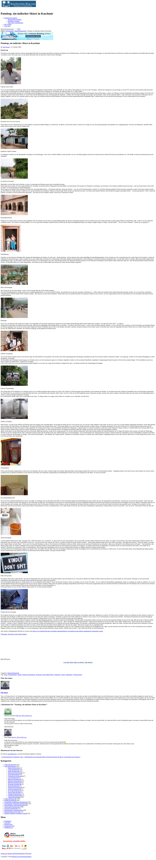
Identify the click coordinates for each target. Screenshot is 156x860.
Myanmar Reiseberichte (14, 784)
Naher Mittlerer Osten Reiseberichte (14, 805)
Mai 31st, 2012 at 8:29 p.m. (24, 715)
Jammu (20, 674)
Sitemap (9, 853)
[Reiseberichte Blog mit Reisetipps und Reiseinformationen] (18, 6)
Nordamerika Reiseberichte (12, 807)
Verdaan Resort (77, 674)
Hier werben (7, 24)
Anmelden (7, 822)
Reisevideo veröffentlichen (15, 23)
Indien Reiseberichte (20, 31)
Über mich (7, 26)
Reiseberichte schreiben (14, 19)
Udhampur (57, 674)
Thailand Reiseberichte (14, 794)
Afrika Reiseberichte (10, 764)
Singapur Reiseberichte (14, 789)
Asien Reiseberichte (10, 766)
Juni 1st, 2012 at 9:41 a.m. (19, 737)
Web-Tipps (28, 853)
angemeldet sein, (12, 754)
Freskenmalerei (12, 674)
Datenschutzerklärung (18, 853)
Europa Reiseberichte (10, 799)
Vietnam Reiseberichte (14, 797)
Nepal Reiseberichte (13, 786)
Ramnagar (39, 674)
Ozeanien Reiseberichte (11, 808)
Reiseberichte (10, 31)
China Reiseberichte (13, 769)
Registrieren (7, 821)
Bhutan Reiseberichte (14, 768)
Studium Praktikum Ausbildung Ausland (15, 813)
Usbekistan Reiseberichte (15, 795)
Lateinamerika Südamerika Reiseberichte (16, 803)
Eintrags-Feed (8, 824)
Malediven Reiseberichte (15, 781)
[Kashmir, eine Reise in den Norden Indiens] (14, 634)
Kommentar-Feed (9, 826)
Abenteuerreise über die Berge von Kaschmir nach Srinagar (63, 757)
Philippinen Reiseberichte (15, 787)
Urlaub (63, 674)
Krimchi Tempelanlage (28, 674)
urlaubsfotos (69, 674)
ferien (5, 674)
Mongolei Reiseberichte (14, 782)
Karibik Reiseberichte (10, 800)
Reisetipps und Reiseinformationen (21, 856)
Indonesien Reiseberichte (15, 773)
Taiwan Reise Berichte (14, 792)
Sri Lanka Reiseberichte (15, 790)
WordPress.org (8, 827)
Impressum (4, 853)
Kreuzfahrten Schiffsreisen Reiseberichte (16, 802)
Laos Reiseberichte (13, 777)
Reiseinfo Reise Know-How (12, 812)
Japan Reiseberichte (13, 774)
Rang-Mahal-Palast (48, 674)
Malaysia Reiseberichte (14, 779)
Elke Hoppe (6, 47)
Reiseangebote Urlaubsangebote (13, 810)
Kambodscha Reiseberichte (15, 776)
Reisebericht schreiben (10, 18)
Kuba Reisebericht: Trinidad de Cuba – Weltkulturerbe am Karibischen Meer (24, 757)
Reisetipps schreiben (14, 21)
